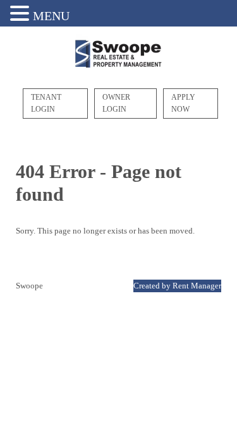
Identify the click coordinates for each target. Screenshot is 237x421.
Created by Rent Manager (177, 285)
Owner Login (116, 103)
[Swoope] (118, 55)
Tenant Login (46, 103)
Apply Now (183, 103)
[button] (21, 14)
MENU (51, 16)
